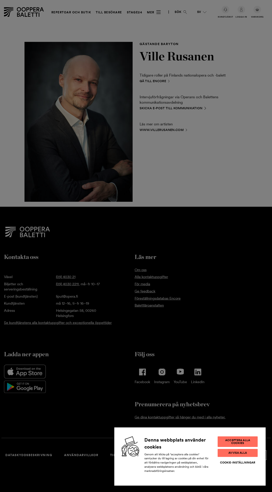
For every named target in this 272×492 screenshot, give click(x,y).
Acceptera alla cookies (237, 442)
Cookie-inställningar (237, 462)
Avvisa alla (237, 452)
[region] (190, 456)
